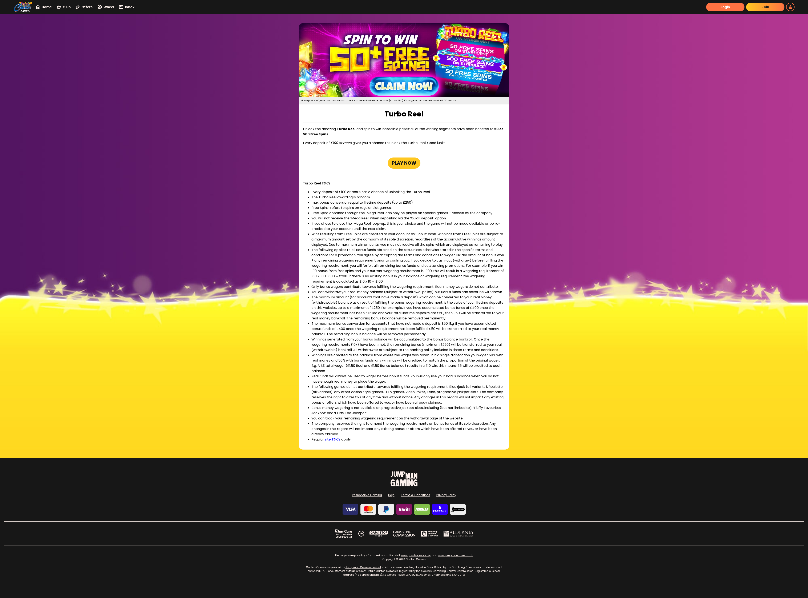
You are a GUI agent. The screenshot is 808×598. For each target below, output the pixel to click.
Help (391, 495)
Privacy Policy (446, 495)
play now (404, 163)
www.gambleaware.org (416, 555)
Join (765, 7)
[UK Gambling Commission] (404, 534)
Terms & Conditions (415, 495)
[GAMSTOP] (378, 534)
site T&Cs (332, 439)
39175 (322, 571)
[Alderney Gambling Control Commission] (459, 534)
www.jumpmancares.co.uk (455, 555)
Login (725, 7)
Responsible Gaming (367, 495)
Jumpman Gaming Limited (363, 567)
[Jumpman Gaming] (404, 485)
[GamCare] (343, 533)
